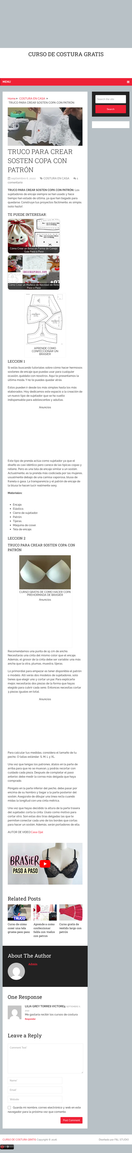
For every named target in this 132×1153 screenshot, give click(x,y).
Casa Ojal (37, 832)
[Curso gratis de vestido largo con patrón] (70, 912)
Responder (30, 1019)
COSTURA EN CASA (56, 178)
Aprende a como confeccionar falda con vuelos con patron (44, 929)
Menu (7, 81)
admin (32, 964)
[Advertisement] (66, 24)
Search (110, 109)
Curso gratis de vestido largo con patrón (70, 928)
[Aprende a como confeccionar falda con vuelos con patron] (45, 912)
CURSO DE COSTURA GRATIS (66, 54)
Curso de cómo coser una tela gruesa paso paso (19, 928)
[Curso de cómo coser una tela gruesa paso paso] (19, 912)
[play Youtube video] (45, 864)
